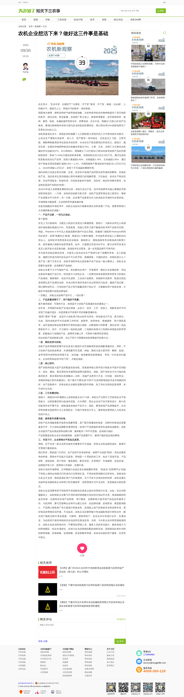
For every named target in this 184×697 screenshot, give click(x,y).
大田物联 (22, 665)
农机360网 (135, 19)
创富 (104, 19)
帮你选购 (88, 652)
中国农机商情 (46, 655)
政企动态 (118, 19)
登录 (164, 2)
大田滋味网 (67, 669)
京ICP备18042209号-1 (26, 683)
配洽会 (43, 665)
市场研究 (44, 669)
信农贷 (65, 659)
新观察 (38, 26)
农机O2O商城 (68, 655)
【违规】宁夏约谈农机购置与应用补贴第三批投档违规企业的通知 (91, 585)
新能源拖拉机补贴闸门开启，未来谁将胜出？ (148, 99)
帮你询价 (88, 655)
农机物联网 (67, 676)
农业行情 (78, 19)
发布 (122, 641)
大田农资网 (67, 672)
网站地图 (88, 672)
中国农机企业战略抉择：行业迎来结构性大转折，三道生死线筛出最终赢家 (148, 166)
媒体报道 (110, 659)
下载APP (25, 2)
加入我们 (110, 662)
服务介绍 (110, 655)
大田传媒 (22, 652)
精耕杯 (43, 662)
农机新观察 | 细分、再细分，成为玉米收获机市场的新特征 (147, 132)
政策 (36, 19)
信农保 (65, 665)
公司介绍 (110, 652)
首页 (19, 2)
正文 (45, 26)
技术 (92, 19)
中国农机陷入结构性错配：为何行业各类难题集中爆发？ (148, 65)
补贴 (47, 19)
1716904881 (149, 654)
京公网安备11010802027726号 (48, 683)
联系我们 (110, 665)
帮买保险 (88, 662)
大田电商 (22, 655)
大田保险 (22, 662)
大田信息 (22, 669)
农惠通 (65, 662)
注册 (45, 641)
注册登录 (88, 676)
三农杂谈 (61, 19)
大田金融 (22, 659)
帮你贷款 (88, 659)
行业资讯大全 (46, 659)
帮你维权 (88, 665)
